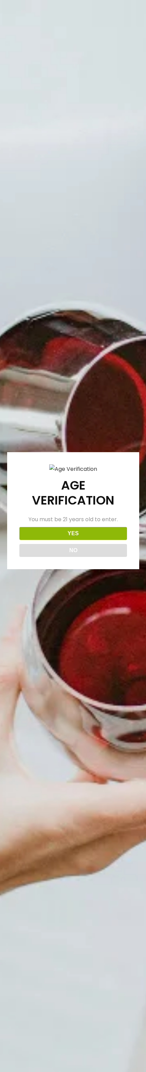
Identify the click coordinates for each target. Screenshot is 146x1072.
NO (73, 550)
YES (73, 533)
